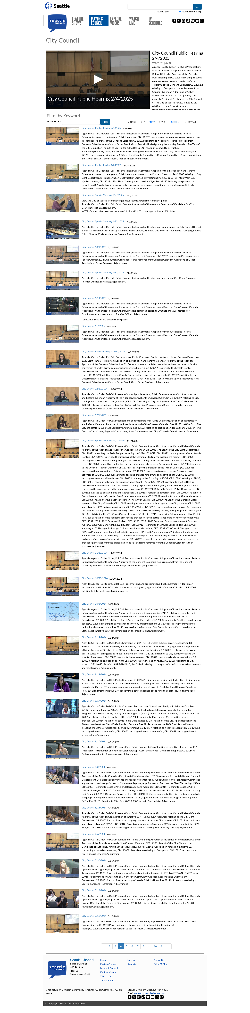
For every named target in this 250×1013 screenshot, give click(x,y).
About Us (159, 960)
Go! (197, 6)
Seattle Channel (82, 960)
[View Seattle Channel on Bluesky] (148, 996)
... (168, 946)
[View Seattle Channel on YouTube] (153, 996)
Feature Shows (78, 21)
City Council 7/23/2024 (94, 890)
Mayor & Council (97, 21)
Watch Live (134, 21)
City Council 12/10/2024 (95, 388)
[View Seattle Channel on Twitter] (134, 996)
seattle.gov (162, 11)
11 (162, 946)
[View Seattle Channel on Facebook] (130, 996)
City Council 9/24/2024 (94, 637)
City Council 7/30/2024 (94, 860)
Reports (132, 964)
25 (153, 122)
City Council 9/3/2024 (93, 766)
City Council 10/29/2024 (95, 578)
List (178, 122)
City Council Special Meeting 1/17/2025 (103, 272)
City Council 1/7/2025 (93, 326)
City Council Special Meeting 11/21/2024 (103, 440)
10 (143, 122)
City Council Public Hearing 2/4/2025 (101, 127)
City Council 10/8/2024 (94, 603)
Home (103, 960)
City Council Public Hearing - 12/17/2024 (103, 351)
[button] (97, 79)
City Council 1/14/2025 (94, 297)
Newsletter (134, 960)
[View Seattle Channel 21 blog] (157, 996)
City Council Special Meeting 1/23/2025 (103, 221)
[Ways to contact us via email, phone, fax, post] (162, 996)
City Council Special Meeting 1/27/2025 (103, 194)
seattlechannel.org (191, 11)
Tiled (193, 122)
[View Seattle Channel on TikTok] (143, 996)
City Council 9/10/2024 (94, 741)
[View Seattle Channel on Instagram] (139, 996)
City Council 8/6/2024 (93, 833)
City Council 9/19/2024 (94, 674)
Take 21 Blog (161, 964)
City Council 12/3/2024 (94, 415)
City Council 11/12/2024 (95, 552)
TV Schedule (155, 21)
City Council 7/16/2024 (94, 915)
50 (163, 122)
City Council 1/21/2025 (94, 246)
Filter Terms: (54, 121)
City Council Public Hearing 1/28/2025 (102, 165)
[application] (98, 80)
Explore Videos (116, 21)
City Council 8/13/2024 (94, 807)
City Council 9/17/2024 (94, 700)
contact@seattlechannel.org (149, 993)
